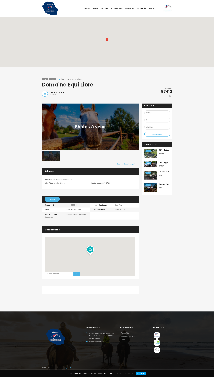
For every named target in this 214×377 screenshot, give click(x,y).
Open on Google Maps (126, 164)
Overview (52, 199)
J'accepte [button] (140, 373)
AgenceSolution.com (72, 368)
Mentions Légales (128, 336)
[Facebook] (86, 346)
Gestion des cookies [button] (124, 373)
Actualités (125, 333)
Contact (124, 339)
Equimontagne (165, 172)
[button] (107, 40)
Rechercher (157, 134)
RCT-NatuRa (164, 150)
